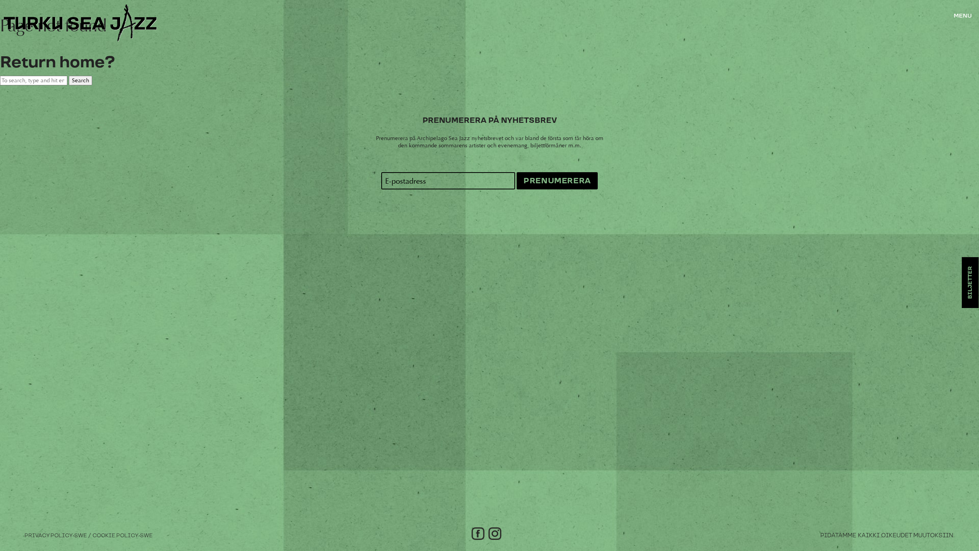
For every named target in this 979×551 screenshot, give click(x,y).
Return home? (57, 62)
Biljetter (970, 282)
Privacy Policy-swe (55, 536)
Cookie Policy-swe (123, 536)
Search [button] (80, 80)
